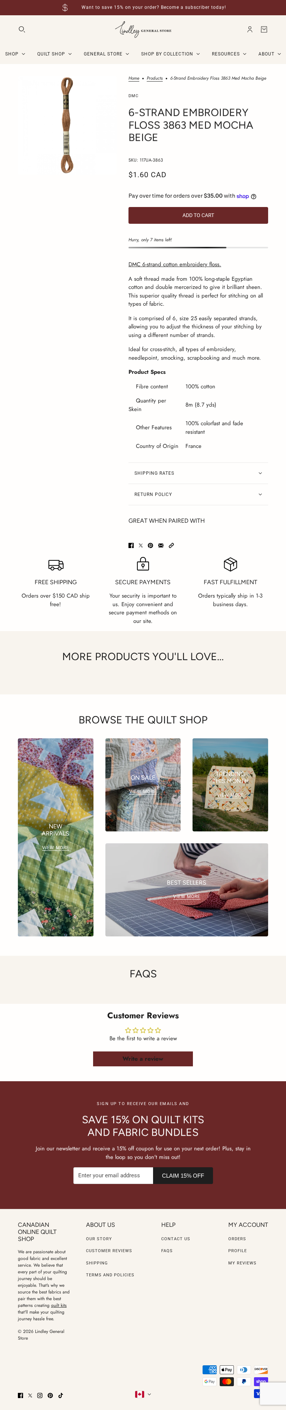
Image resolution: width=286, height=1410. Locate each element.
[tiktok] (61, 1395)
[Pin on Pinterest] (150, 545)
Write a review (143, 1058)
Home (133, 79)
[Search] (22, 29)
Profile (237, 1250)
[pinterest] (50, 1395)
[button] (171, 545)
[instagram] (40, 1395)
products (155, 79)
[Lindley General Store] (143, 29)
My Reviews (242, 1263)
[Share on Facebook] (131, 545)
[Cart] (264, 29)
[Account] (250, 29)
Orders (237, 1238)
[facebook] (20, 1395)
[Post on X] (140, 545)
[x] (30, 1395)
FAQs (167, 1250)
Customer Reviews (109, 1250)
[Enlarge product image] (67, 125)
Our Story (99, 1238)
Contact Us (175, 1238)
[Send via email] (161, 545)
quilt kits (59, 1305)
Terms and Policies (110, 1275)
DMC (133, 95)
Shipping (97, 1263)
